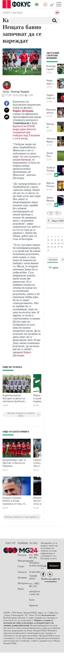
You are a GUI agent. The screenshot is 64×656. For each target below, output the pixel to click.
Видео (21, 589)
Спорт (21, 566)
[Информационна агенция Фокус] (43, 574)
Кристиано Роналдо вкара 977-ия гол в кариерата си (51, 185)
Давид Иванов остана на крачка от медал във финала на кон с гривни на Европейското (51, 199)
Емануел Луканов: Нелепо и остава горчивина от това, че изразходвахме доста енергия (14, 501)
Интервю (22, 577)
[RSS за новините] (50, 574)
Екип (32, 600)
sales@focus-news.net (34, 592)
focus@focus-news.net (34, 564)
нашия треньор (22, 159)
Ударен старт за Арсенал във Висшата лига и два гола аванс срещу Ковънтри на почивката (51, 97)
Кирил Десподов (23, 110)
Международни (23, 560)
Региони (22, 555)
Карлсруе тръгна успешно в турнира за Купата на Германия (51, 111)
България (22, 549)
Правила (33, 605)
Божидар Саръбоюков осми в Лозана (51, 68)
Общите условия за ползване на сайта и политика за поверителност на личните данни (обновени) (28, 623)
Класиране (53, 260)
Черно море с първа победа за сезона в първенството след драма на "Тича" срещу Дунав (51, 82)
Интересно (23, 583)
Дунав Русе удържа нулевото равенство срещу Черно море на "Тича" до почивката (51, 155)
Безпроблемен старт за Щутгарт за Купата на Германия (14, 463)
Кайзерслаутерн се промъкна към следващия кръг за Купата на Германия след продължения (51, 126)
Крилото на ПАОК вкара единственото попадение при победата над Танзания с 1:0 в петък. (26, 132)
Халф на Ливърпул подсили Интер (51, 169)
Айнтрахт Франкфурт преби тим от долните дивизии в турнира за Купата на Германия (51, 140)
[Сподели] (6, 117)
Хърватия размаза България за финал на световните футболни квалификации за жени (15, 398)
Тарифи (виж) (33, 577)
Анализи (22, 572)
